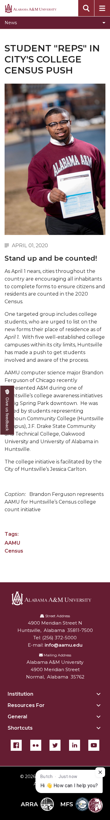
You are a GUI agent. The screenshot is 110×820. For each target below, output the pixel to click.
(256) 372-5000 (59, 638)
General (17, 717)
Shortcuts (20, 728)
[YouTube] (93, 745)
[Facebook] (16, 745)
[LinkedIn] (74, 745)
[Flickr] (35, 745)
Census (14, 551)
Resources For (26, 705)
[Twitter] (55, 745)
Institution (20, 694)
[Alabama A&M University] (55, 598)
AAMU (12, 543)
